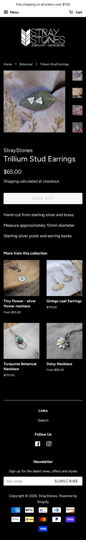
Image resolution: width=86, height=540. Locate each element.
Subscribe (66, 481)
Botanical (26, 64)
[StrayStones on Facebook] (37, 445)
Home (8, 64)
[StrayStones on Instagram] (48, 445)
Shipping (11, 181)
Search (43, 420)
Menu (14, 12)
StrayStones (47, 496)
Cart (78, 12)
